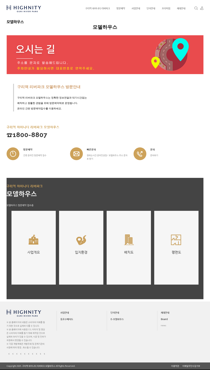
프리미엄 (166, 8)
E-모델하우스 (117, 319)
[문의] (140, 153)
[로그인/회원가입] (201, 8)
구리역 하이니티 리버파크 (97, 8)
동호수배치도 (66, 319)
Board (164, 319)
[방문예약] (13, 153)
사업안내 (136, 8)
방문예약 (120, 8)
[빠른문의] (76, 153)
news (163, 325)
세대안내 (181, 8)
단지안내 (151, 8)
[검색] (196, 8)
